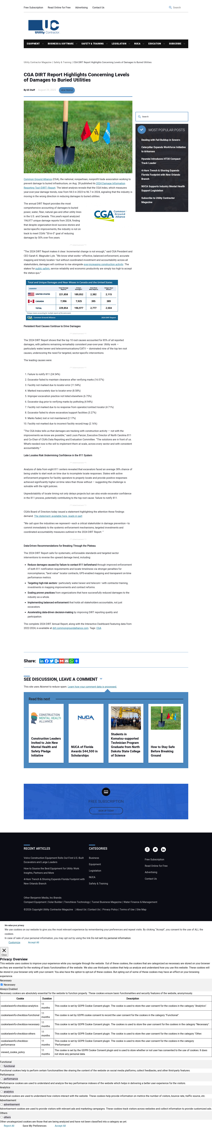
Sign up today (106, 810)
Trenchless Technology (77, 902)
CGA (98, 628)
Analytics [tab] (5, 1087)
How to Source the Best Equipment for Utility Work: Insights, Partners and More (52, 871)
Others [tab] (3, 1113)
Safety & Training (92, 43)
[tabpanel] (106, 1024)
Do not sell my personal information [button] (111, 938)
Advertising (81, 7)
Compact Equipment (35, 902)
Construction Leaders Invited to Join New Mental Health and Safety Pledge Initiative (46, 747)
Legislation (119, 43)
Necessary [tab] (6, 980)
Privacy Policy (110, 909)
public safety (42, 269)
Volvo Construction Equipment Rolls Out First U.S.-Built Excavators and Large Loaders (54, 860)
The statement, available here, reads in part (58, 516)
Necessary (9, 985)
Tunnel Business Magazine (107, 902)
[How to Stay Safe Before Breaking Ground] (166, 718)
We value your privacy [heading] (14, 925)
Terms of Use (127, 909)
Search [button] (170, 8)
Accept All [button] (33, 942)
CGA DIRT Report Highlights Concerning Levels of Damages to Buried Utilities (76, 77)
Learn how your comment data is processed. (92, 687)
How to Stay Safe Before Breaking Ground (163, 751)
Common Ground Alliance (38, 179)
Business (94, 858)
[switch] (2, 1066)
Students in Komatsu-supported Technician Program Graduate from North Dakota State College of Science (125, 745)
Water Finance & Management (140, 902)
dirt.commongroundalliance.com (70, 628)
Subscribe (175, 43)
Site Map (141, 909)
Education (154, 43)
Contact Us (98, 7)
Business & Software (61, 43)
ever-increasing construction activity (103, 264)
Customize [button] (14, 942)
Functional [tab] (6, 1062)
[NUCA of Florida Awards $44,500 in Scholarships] (86, 718)
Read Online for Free (59, 7)
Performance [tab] (7, 1075)
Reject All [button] (9, 1126)
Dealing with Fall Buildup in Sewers (160, 140)
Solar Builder (55, 902)
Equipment (33, 43)
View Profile (67, 90)
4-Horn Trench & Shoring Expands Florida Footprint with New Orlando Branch (160, 175)
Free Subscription (33, 7)
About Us (81, 909)
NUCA (137, 43)
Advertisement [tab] (8, 1100)
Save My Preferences (34, 1126)
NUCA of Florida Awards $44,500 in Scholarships (84, 751)
